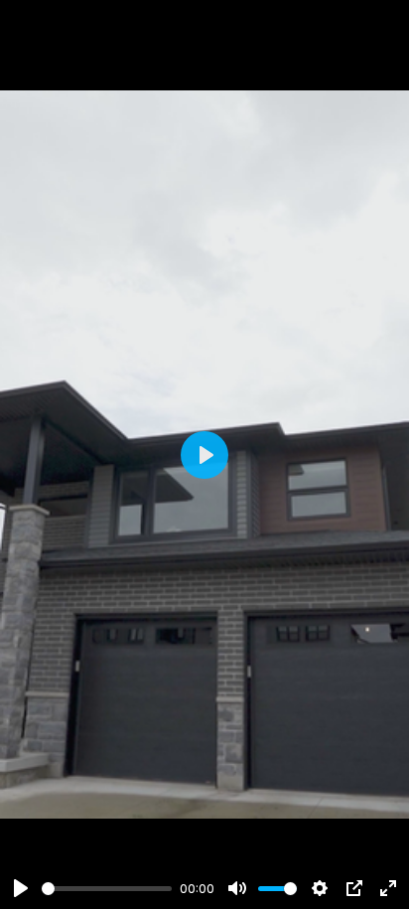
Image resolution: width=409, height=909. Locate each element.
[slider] (107, 888)
